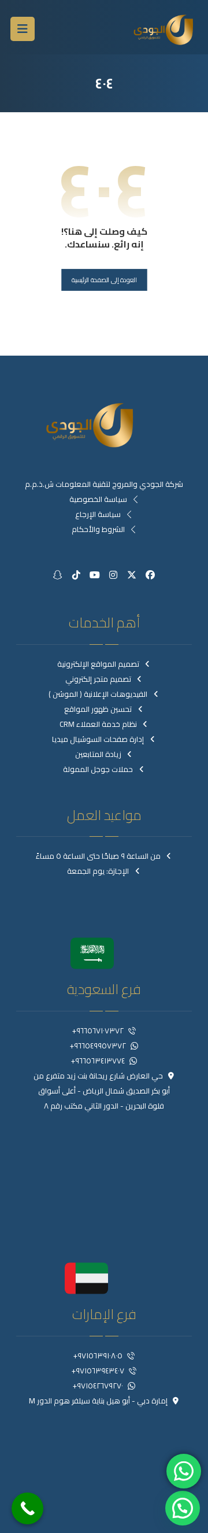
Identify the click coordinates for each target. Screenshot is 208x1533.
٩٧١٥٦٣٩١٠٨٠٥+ (97, 1355)
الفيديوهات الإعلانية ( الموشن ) (98, 694)
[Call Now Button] (27, 1508)
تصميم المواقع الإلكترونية (98, 664)
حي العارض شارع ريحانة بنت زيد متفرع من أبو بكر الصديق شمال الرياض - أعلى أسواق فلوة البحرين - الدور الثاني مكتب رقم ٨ (102, 1091)
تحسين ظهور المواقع (98, 709)
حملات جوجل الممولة (98, 769)
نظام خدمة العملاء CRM (98, 724)
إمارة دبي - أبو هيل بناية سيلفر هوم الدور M (98, 1401)
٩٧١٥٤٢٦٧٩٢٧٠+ (98, 1385)
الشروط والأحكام (98, 529)
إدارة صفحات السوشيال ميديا (98, 739)
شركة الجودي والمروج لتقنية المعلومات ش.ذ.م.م (104, 484)
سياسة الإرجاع (98, 514)
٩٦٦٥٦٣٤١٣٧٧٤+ (98, 1060)
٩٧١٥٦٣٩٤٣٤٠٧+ (98, 1370)
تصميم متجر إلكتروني (98, 679)
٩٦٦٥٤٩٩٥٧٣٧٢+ (98, 1045)
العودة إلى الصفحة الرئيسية (104, 280)
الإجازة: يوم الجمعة (98, 871)
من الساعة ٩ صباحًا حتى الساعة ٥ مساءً (98, 856)
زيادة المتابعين (98, 754)
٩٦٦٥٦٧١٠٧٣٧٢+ (98, 1030)
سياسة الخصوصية (98, 499)
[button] (22, 29)
